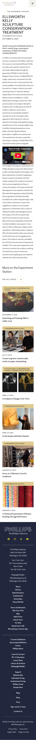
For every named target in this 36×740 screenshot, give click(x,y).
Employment (18, 596)
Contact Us (18, 711)
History (18, 590)
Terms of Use (23, 729)
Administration (18, 593)
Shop (18, 697)
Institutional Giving (18, 681)
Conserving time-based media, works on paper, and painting (15, 360)
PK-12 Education (18, 657)
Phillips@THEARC (18, 666)
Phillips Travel (18, 684)
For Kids (18, 623)
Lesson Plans (18, 660)
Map (18, 614)
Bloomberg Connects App (18, 629)
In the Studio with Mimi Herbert (15, 436)
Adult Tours (18, 617)
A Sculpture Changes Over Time (15, 398)
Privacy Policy (13, 729)
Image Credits (11, 732)
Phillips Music (18, 648)
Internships (18, 599)
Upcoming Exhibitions (18, 642)
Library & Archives (18, 663)
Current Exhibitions (18, 639)
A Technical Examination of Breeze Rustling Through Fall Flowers (16, 515)
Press (18, 702)
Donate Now (18, 687)
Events (18, 645)
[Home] (18, 534)
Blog (18, 693)
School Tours (18, 620)
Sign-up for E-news (18, 707)
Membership (18, 675)
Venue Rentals (18, 602)
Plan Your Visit (18, 610)
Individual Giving (18, 678)
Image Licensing (23, 732)
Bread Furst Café (18, 626)
